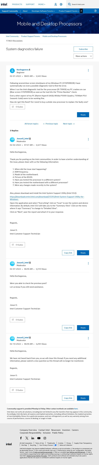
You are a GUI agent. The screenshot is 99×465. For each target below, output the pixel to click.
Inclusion (47, 432)
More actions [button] (81, 56)
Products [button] (17, 4)
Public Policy (57, 432)
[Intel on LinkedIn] (33, 438)
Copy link (68, 252)
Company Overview (28, 429)
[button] (88, 70)
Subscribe (83, 49)
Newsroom (56, 429)
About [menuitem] (25, 11)
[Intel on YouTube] (39, 438)
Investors (66, 429)
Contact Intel (44, 429)
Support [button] (30, 4)
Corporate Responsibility (30, 432)
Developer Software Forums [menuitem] (42, 11)
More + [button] (41, 4)
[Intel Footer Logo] (9, 443)
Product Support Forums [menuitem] (68, 11)
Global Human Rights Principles (37, 455)
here (76, 408)
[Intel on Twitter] (27, 438)
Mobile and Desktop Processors (54, 36)
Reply (83, 114)
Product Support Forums (30, 36)
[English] (61, 4)
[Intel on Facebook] (21, 438)
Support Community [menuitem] (10, 11)
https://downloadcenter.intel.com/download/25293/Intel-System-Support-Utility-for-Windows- (47, 198)
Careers (75, 429)
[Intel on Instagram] (45, 438)
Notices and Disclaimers (77, 452)
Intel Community (12, 36)
